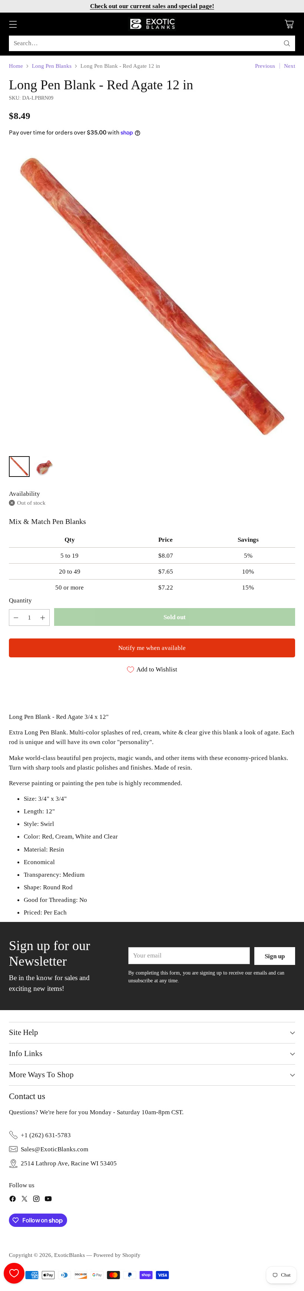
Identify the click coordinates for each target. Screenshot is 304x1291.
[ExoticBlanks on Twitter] (24, 1200)
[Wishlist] (14, 1273)
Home (16, 66)
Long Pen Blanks (52, 66)
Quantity (20, 600)
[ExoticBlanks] (152, 24)
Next (289, 66)
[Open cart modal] (289, 24)
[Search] (287, 43)
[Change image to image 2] (44, 466)
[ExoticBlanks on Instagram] (36, 1200)
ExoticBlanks (69, 1255)
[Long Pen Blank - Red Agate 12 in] (152, 298)
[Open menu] (12, 24)
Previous (265, 66)
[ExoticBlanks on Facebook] (12, 1200)
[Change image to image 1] (19, 466)
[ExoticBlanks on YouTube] (48, 1200)
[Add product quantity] (42, 617)
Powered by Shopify (117, 1255)
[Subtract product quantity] (16, 617)
